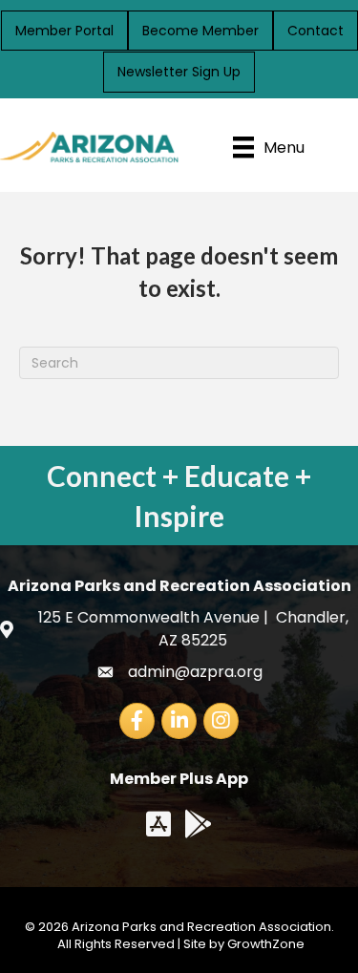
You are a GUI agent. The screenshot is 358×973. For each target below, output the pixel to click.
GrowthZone (266, 944)
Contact (315, 30)
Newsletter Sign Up (179, 71)
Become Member (200, 30)
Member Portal (64, 30)
